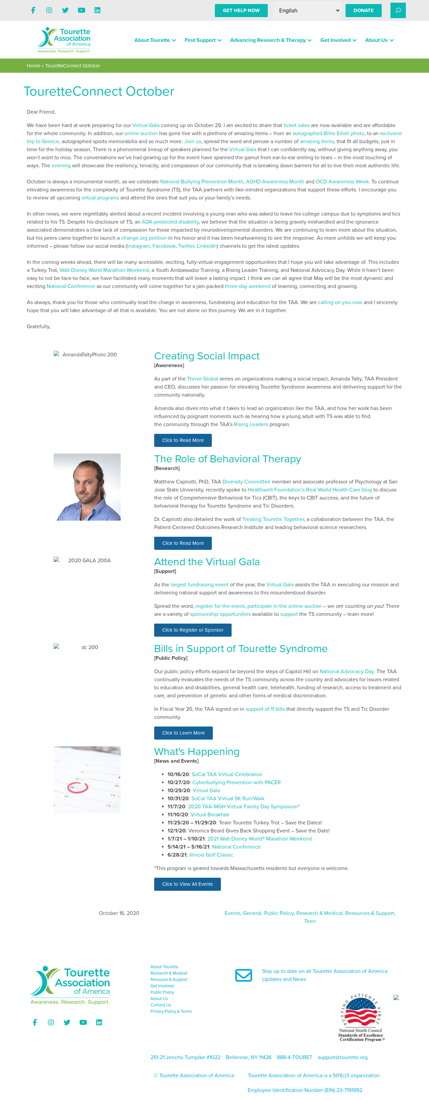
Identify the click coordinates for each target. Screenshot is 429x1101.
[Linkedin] (97, 10)
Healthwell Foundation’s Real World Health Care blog (310, 489)
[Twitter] (65, 10)
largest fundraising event (200, 584)
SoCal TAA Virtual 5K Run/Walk (227, 798)
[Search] (398, 10)
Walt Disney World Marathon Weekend (104, 270)
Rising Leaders (251, 424)
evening (61, 165)
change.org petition (144, 238)
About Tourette (152, 40)
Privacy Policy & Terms (171, 1011)
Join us (192, 141)
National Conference (71, 286)
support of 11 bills (265, 709)
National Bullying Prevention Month (201, 181)
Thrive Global (202, 378)
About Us (376, 40)
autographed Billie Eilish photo (328, 133)
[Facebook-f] (33, 10)
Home (33, 66)
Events (232, 913)
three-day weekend (247, 286)
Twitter (186, 246)
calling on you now (340, 302)
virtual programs (100, 197)
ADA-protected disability (170, 222)
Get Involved (335, 40)
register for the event (220, 606)
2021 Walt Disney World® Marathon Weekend (259, 838)
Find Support (200, 40)
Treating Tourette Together (273, 519)
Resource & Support (168, 979)
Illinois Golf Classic (211, 855)
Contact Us (160, 1005)
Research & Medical (319, 913)
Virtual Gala (146, 125)
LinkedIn (207, 246)
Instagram (138, 246)
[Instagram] (49, 10)
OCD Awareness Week (342, 181)
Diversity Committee (246, 481)
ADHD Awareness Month (275, 181)
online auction (141, 133)
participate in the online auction (284, 606)
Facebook (164, 246)
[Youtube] (81, 10)
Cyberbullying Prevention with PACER (236, 782)
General (252, 913)
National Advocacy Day (347, 671)
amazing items (317, 141)
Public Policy (279, 913)
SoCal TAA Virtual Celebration (227, 774)
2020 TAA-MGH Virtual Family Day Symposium (243, 806)
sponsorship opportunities (220, 614)
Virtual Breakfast (210, 814)
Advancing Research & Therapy (268, 40)
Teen (310, 921)
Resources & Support (369, 913)
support (289, 614)
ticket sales (297, 125)
